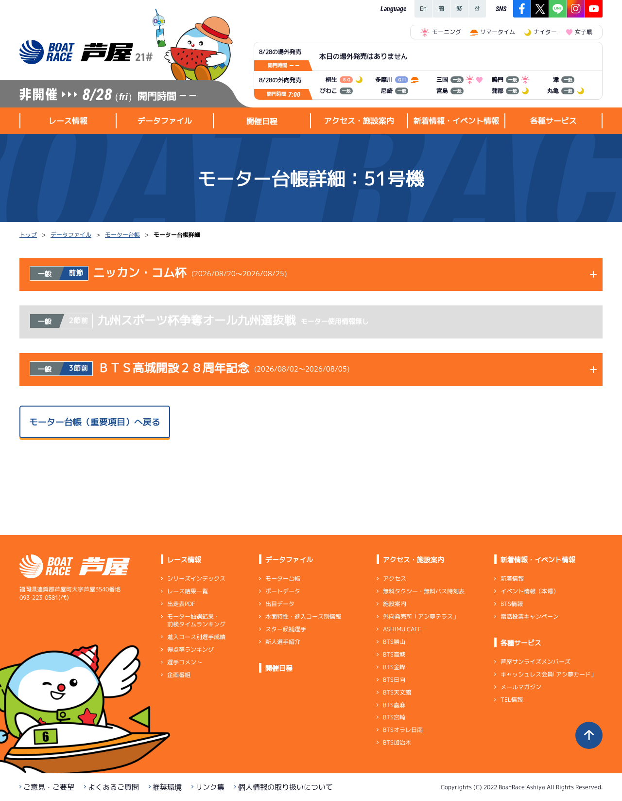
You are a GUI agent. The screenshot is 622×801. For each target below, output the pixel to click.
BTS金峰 (394, 667)
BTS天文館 (397, 692)
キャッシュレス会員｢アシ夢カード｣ (547, 674)
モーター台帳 (122, 235)
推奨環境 (167, 787)
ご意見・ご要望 (48, 787)
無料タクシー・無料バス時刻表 (424, 591)
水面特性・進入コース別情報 (303, 616)
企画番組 (178, 675)
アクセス (394, 578)
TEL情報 (512, 699)
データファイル (71, 235)
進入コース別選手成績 (196, 637)
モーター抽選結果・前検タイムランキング (196, 620)
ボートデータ (282, 591)
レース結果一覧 (187, 591)
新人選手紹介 (282, 642)
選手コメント (184, 662)
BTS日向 (394, 680)
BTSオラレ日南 (403, 730)
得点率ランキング (190, 649)
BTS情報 (512, 604)
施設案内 (394, 604)
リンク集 (210, 787)
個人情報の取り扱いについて (285, 787)
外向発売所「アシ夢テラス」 (421, 616)
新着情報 (512, 578)
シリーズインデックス (196, 578)
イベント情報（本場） (530, 591)
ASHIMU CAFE (402, 629)
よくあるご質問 (113, 787)
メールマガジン (521, 687)
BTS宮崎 (394, 717)
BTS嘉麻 (394, 704)
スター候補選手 (285, 629)
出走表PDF (181, 604)
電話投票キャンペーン (530, 616)
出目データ (279, 604)
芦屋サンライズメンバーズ (535, 662)
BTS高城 (394, 654)
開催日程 (261, 121)
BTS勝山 (394, 642)
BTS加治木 (397, 742)
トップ (28, 235)
